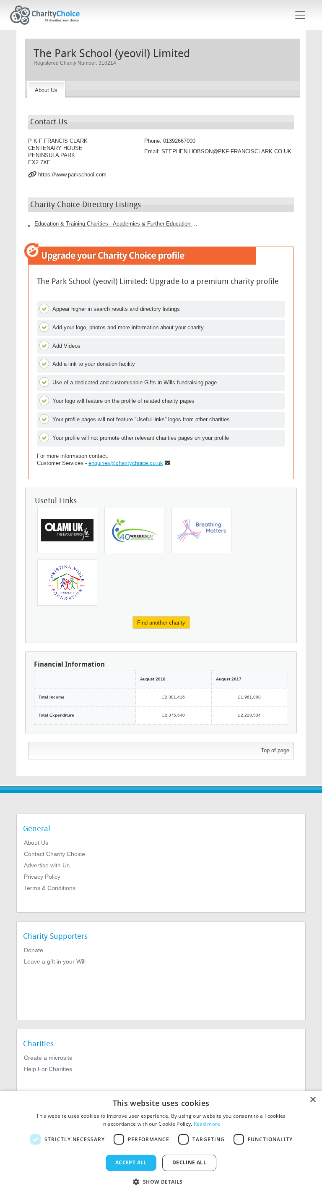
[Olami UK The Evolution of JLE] (67, 530)
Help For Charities (48, 1069)
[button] (160, 1181)
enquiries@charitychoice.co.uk (125, 463)
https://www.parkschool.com (71, 174)
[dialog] (161, 1143)
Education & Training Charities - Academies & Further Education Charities (116, 224)
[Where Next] (134, 530)
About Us (36, 842)
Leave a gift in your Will (55, 961)
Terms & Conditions (49, 888)
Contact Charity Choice (54, 854)
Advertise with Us (47, 865)
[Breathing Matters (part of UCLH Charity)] (201, 530)
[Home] (48, 15)
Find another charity (161, 623)
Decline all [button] (189, 1162)
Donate (33, 950)
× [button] (312, 1100)
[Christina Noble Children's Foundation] (67, 582)
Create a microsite (48, 1057)
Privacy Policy (42, 876)
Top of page (275, 750)
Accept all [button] (131, 1162)
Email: (217, 151)
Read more (207, 1123)
